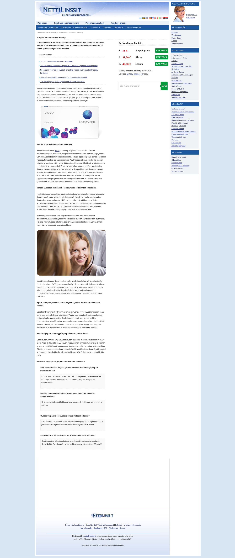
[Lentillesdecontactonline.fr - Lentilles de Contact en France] (156, 18)
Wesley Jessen (177, 171)
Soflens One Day (178, 97)
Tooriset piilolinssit (179, 137)
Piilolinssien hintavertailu (76, 15)
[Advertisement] (138, 11)
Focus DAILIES (178, 89)
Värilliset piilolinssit (179, 126)
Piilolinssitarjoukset (95, 23)
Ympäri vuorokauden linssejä (183, 112)
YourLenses (176, 35)
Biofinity (175, 77)
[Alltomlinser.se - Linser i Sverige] (143, 18)
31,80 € (126, 57)
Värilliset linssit (118, 23)
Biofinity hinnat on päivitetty (135, 71)
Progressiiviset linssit (180, 134)
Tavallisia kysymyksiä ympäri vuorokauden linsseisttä (62, 82)
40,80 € (126, 64)
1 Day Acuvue (177, 55)
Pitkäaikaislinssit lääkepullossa (184, 131)
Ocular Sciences (178, 168)
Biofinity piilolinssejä (135, 74)
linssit (57, 151)
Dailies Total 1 (177, 86)
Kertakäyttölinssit (178, 109)
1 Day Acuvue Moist (179, 58)
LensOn (175, 32)
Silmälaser (119, 27)
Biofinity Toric (177, 80)
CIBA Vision (176, 160)
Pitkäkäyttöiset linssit (180, 123)
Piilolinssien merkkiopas (48, 27)
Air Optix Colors (178, 72)
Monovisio (175, 140)
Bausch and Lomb (179, 157)
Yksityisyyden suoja (132, 525)
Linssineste (95, 27)
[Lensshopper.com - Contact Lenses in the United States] (153, 18)
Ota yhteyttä (91, 525)
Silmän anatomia (134, 27)
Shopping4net (177, 43)
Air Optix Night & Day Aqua (182, 75)
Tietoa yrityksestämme (74, 525)
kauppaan (161, 50)
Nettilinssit (41, 32)
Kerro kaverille (86, 528)
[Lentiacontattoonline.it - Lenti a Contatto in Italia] (160, 18)
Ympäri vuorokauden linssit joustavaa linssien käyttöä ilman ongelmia (69, 66)
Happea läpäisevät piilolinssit (183, 120)
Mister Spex (176, 38)
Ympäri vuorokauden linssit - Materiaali (56, 61)
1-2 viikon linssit (178, 114)
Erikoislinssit (176, 143)
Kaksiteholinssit (178, 129)
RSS (105, 528)
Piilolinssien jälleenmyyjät (66, 23)
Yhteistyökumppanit (105, 525)
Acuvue (175, 61)
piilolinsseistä (90, 536)
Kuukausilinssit (177, 117)
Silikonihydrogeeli (178, 145)
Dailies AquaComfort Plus (181, 83)
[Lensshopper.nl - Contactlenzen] (166, 18)
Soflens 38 (176, 95)
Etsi (164, 86)
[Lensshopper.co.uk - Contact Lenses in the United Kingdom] (146, 18)
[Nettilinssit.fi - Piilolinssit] (139, 18)
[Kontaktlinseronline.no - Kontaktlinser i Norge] (163, 18)
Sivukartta (98, 528)
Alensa (174, 41)
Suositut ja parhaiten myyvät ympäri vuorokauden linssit (63, 77)
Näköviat (107, 27)
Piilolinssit (42, 23)
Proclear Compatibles (180, 92)
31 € (124, 50)
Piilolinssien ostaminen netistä (74, 27)
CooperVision (177, 163)
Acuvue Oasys (177, 64)
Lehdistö (118, 525)
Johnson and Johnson (180, 165)
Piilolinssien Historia (117, 528)
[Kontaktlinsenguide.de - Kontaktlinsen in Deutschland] (150, 18)
